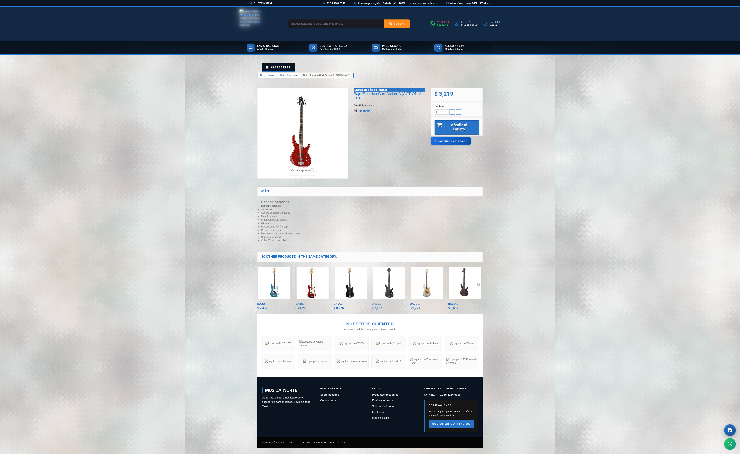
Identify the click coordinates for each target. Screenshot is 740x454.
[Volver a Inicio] (261, 75)
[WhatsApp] (730, 444)
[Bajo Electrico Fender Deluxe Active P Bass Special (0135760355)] (427, 283)
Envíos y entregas (383, 400)
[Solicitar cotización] (730, 430)
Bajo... (262, 304)
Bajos (271, 75)
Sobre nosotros (329, 394)
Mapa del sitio (380, 417)
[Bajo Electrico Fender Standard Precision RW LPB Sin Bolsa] (274, 283)
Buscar (400, 24)
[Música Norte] (254, 23)
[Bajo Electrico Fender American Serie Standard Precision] (312, 283)
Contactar (378, 412)
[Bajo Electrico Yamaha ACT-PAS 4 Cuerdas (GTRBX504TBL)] (389, 283)
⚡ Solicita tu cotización (450, 140)
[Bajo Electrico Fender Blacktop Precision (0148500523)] (351, 283)
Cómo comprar (329, 400)
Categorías (278, 67)
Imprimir (364, 110)
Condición (360, 105)
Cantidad (440, 106)
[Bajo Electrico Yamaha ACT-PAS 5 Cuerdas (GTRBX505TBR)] (465, 283)
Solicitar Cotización (383, 406)
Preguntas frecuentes (385, 394)
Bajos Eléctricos (289, 75)
